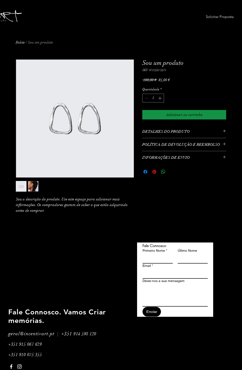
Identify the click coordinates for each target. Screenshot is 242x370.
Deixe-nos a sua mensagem (164, 281)
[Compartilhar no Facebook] (145, 172)
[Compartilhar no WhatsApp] (163, 172)
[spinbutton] (153, 98)
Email (148, 266)
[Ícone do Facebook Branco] (11, 367)
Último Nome (187, 250)
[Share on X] (172, 172)
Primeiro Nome (155, 250)
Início (20, 42)
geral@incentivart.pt (31, 334)
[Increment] (160, 98)
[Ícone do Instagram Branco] (19, 367)
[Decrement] (146, 98)
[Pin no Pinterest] (154, 172)
